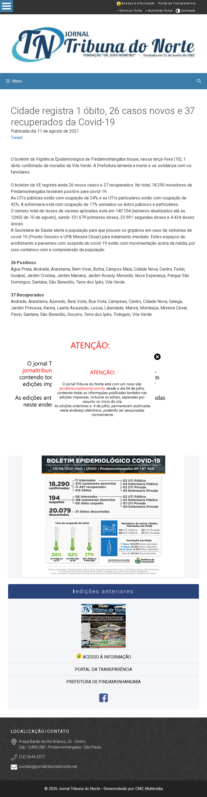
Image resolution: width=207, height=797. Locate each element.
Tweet (17, 137)
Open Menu (6, 6)
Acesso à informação (106, 657)
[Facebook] (103, 700)
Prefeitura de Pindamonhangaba (103, 681)
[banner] (91, 444)
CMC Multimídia (149, 788)
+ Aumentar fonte (158, 10)
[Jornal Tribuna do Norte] (103, 43)
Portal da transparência (103, 669)
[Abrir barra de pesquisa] (199, 81)
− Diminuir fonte (129, 10)
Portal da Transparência (177, 3)
